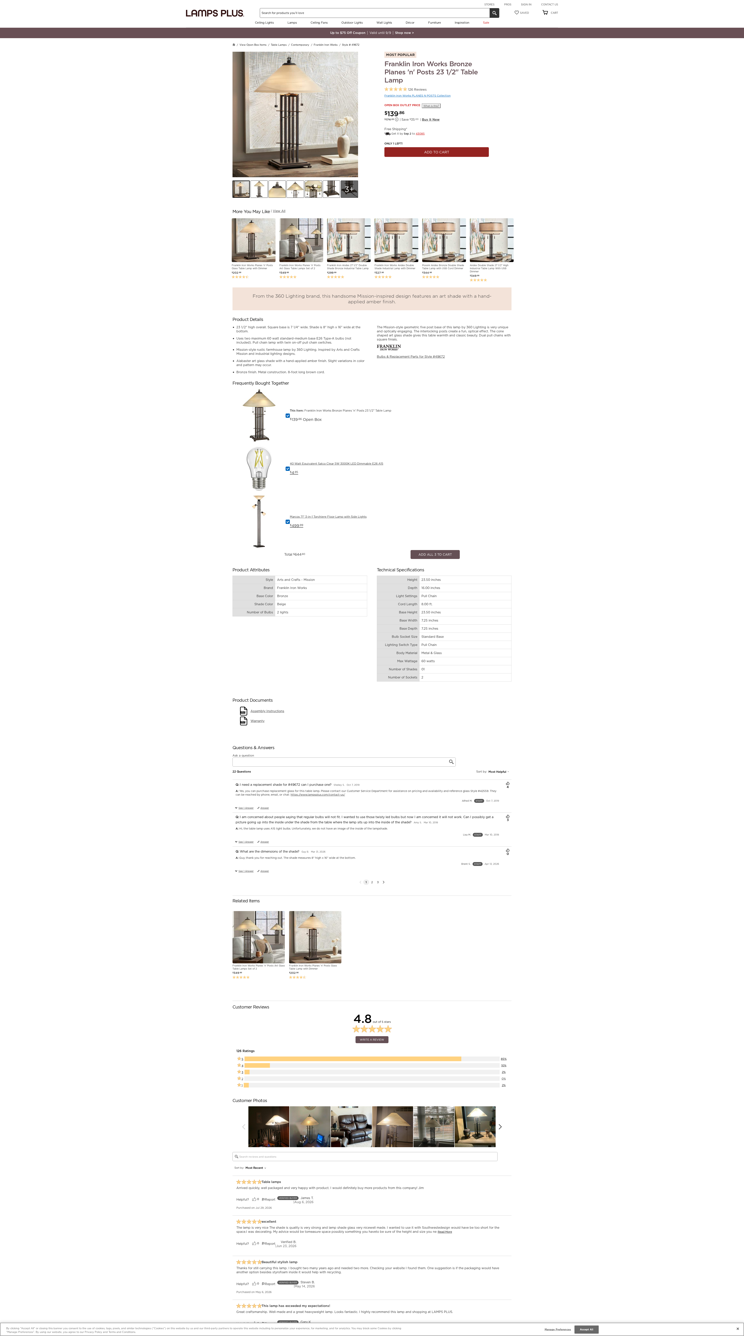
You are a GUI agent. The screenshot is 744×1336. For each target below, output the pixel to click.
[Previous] (244, 1124)
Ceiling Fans (319, 23)
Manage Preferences (558, 1329)
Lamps (292, 23)
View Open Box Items (252, 44)
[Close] (738, 1329)
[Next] (384, 880)
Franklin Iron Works (326, 44)
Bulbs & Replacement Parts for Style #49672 (411, 356)
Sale (486, 23)
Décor (410, 23)
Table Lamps (279, 44)
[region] (372, 1329)
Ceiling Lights (264, 23)
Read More (445, 1230)
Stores (489, 4)
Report (270, 1197)
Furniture (434, 23)
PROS (507, 4)
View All (279, 211)
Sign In (526, 4)
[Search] (494, 13)
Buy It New (431, 119)
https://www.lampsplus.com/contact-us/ (318, 792)
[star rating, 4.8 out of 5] (395, 89)
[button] (241, 189)
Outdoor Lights (352, 23)
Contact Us (549, 4)
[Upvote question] (507, 782)
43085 (420, 134)
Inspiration (462, 23)
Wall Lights (384, 23)
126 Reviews (417, 90)
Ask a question (243, 754)
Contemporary (300, 44)
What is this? (431, 105)
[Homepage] (233, 45)
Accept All (586, 1329)
